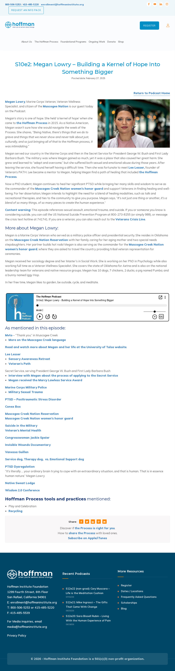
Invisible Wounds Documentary (28, 445)
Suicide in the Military (21, 425)
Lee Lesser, (137, 167)
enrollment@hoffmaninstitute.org (62, 4)
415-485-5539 (20, 613)
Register (149, 25)
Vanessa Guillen (17, 452)
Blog (124, 608)
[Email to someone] (104, 522)
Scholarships (129, 602)
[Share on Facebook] (81, 522)
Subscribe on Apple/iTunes (87, 538)
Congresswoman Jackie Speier (27, 437)
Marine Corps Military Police (26, 387)
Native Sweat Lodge (20, 483)
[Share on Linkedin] (93, 522)
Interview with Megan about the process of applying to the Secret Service (63, 375)
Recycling (15, 511)
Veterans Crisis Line (130, 219)
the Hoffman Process (31, 123)
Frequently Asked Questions (139, 596)
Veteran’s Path (20, 363)
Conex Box (13, 406)
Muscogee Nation (55, 106)
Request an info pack (26, 10)
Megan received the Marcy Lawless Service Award (45, 380)
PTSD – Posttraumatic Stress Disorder (33, 399)
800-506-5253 (13, 4)
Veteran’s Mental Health (23, 430)
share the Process (82, 533)
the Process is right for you (95, 528)
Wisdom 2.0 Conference (22, 490)
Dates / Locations (132, 591)
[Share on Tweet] (87, 522)
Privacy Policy (16, 635)
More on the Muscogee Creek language (37, 340)
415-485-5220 (31, 4)
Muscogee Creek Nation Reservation (41, 240)
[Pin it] (99, 522)
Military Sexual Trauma (26, 392)
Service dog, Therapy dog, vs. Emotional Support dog (44, 459)
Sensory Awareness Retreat (29, 359)
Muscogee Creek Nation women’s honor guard (69, 188)
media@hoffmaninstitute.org (27, 626)
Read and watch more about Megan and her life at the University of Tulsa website (65, 347)
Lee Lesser (13, 354)
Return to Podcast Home (152, 93)
